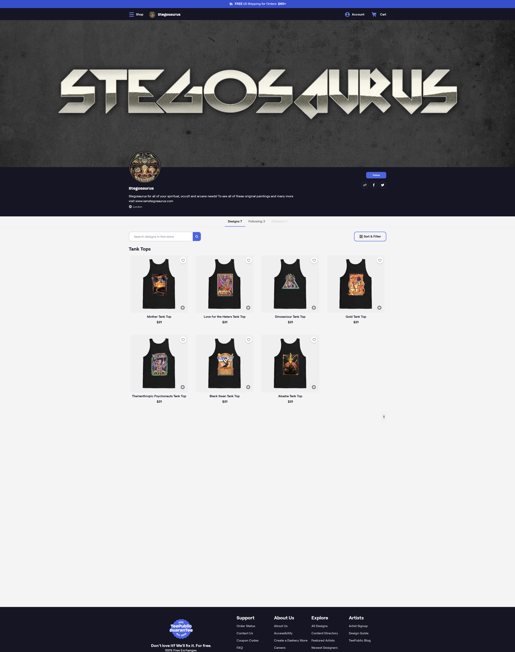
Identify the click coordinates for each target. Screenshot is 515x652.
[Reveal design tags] (183, 308)
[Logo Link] (152, 14)
